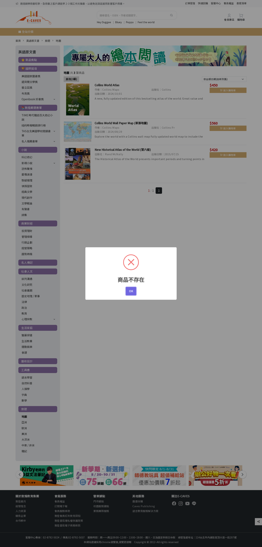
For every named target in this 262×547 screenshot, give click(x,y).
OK (131, 291)
